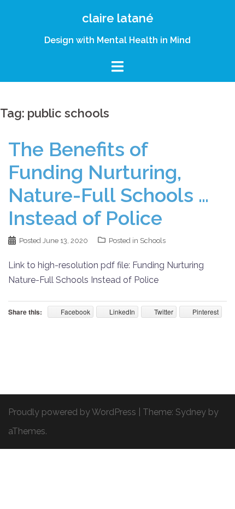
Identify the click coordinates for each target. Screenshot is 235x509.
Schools (153, 240)
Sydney (190, 412)
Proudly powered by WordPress (72, 412)
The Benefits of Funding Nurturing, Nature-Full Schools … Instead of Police (108, 183)
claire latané (118, 18)
